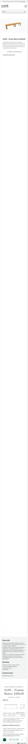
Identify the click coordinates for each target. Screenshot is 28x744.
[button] (22, 743)
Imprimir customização (14, 51)
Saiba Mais (23, 1)
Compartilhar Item (9, 54)
